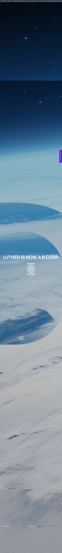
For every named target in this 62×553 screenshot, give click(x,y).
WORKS (38, 526)
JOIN (54, 526)
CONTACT (39, 527)
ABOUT (50, 526)
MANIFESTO (44, 526)
